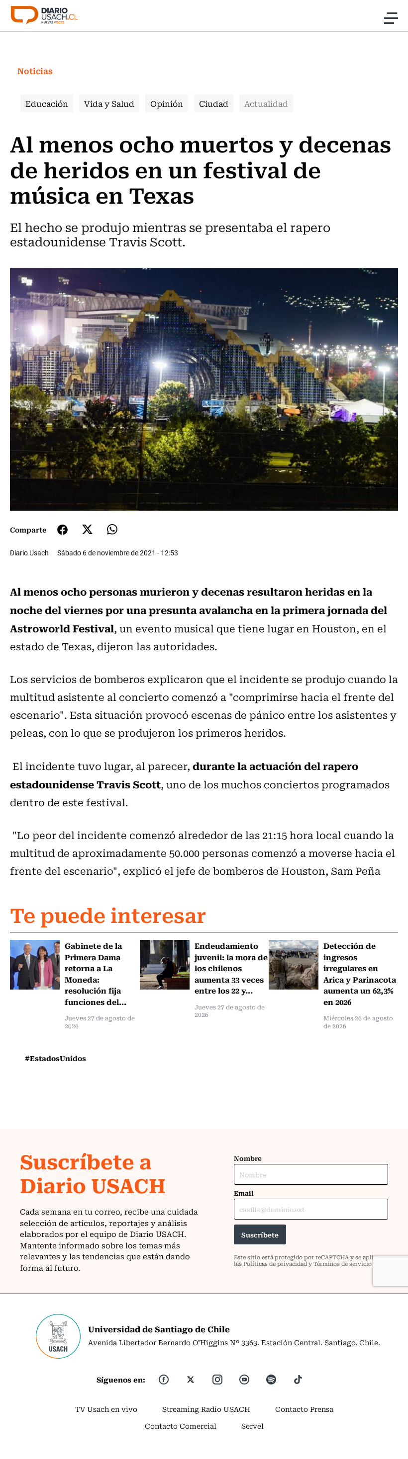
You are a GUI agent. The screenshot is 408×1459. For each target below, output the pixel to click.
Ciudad (213, 103)
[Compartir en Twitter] (87, 529)
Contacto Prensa (304, 1408)
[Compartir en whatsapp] (112, 529)
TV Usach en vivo (106, 1408)
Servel (252, 1425)
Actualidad (266, 103)
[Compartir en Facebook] (62, 529)
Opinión (166, 103)
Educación (46, 103)
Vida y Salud (109, 103)
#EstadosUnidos (55, 1058)
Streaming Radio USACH (206, 1408)
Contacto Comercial (180, 1425)
